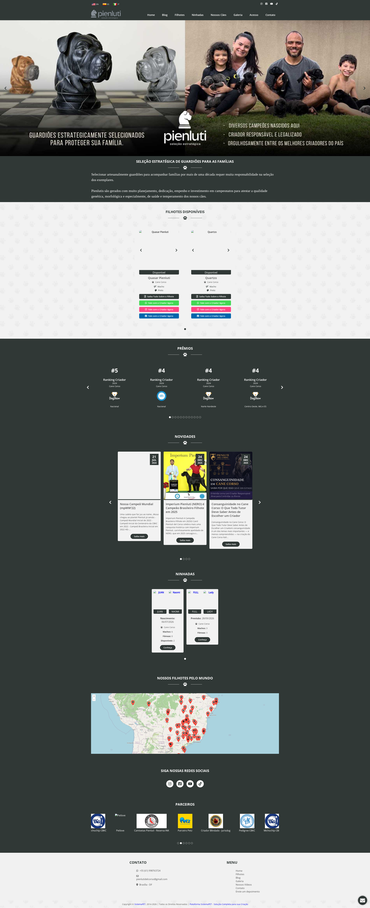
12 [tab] (200, 417)
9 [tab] (192, 417)
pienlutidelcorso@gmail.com (151, 879)
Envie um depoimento (248, 891)
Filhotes (180, 15)
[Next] (364, 88)
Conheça (167, 647)
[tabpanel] (159, 275)
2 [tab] (173, 417)
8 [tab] (189, 417)
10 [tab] (195, 417)
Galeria (240, 881)
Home (151, 15)
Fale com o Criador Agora (160, 303)
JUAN (160, 611)
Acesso (254, 15)
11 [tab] (197, 417)
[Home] (106, 14)
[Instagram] (261, 3)
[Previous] (5, 88)
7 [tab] (186, 417)
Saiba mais (139, 536)
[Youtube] (271, 3)
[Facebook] (266, 3)
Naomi (175, 611)
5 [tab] (181, 417)
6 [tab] (184, 417)
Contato (270, 15)
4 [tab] (178, 417)
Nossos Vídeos (244, 884)
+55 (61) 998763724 (149, 870)
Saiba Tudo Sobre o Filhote (160, 296)
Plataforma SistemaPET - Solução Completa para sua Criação (219, 904)
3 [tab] (175, 417)
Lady (210, 611)
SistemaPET (140, 904)
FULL (194, 611)
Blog (238, 877)
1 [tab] (185, 329)
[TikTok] (277, 3)
